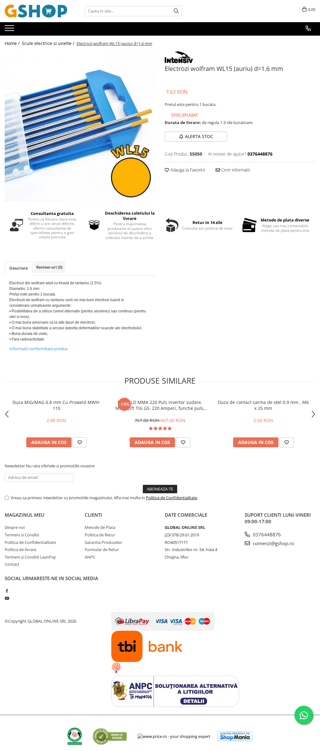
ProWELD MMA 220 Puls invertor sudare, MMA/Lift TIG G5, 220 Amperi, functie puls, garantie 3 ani (160, 405)
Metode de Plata (100, 527)
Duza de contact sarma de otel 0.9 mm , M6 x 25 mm (263, 405)
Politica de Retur (100, 535)
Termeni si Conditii (22, 535)
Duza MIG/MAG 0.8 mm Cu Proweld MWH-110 (56, 405)
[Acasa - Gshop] (36, 11)
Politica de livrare (20, 549)
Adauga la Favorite (187, 170)
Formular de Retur (102, 549)
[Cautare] (176, 11)
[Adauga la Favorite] (79, 442)
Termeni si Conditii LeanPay (30, 557)
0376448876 (266, 534)
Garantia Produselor (103, 542)
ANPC (90, 557)
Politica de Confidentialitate (171, 497)
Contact (12, 564)
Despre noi (15, 527)
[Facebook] (7, 591)
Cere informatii (235, 170)
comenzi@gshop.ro (273, 543)
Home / (13, 43)
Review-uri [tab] (49, 267)
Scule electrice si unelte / (49, 43)
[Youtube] (7, 598)
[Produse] (10, 30)
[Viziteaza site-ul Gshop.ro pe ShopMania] (235, 736)
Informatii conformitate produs (38, 348)
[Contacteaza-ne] (308, 28)
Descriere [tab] (18, 268)
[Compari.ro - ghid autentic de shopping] (109, 736)
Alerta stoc (199, 136)
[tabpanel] (80, 126)
